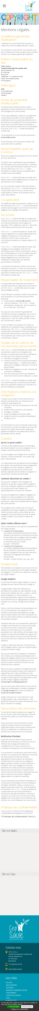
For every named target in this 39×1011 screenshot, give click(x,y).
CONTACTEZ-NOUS (13, 995)
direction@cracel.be (12, 79)
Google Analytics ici (10, 690)
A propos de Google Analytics (17, 691)
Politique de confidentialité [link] (19, 1009)
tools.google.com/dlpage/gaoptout (14, 682)
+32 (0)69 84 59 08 (15, 964)
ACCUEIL (9, 982)
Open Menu (4, 6)
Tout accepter (14, 1006)
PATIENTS (10, 988)
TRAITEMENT (11, 993)
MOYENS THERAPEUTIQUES (16, 990)
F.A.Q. (8, 998)
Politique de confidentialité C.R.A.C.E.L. (19, 816)
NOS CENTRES (11, 985)
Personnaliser (27, 1006)
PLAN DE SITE (11, 1000)
